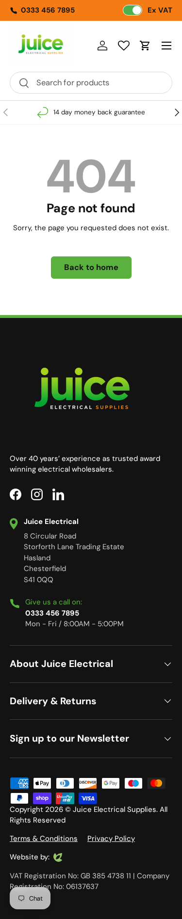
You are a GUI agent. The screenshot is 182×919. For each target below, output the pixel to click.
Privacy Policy (111, 838)
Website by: (30, 857)
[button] (145, 45)
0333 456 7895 (48, 10)
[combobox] (91, 83)
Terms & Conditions (44, 838)
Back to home (91, 267)
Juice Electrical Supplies (114, 809)
